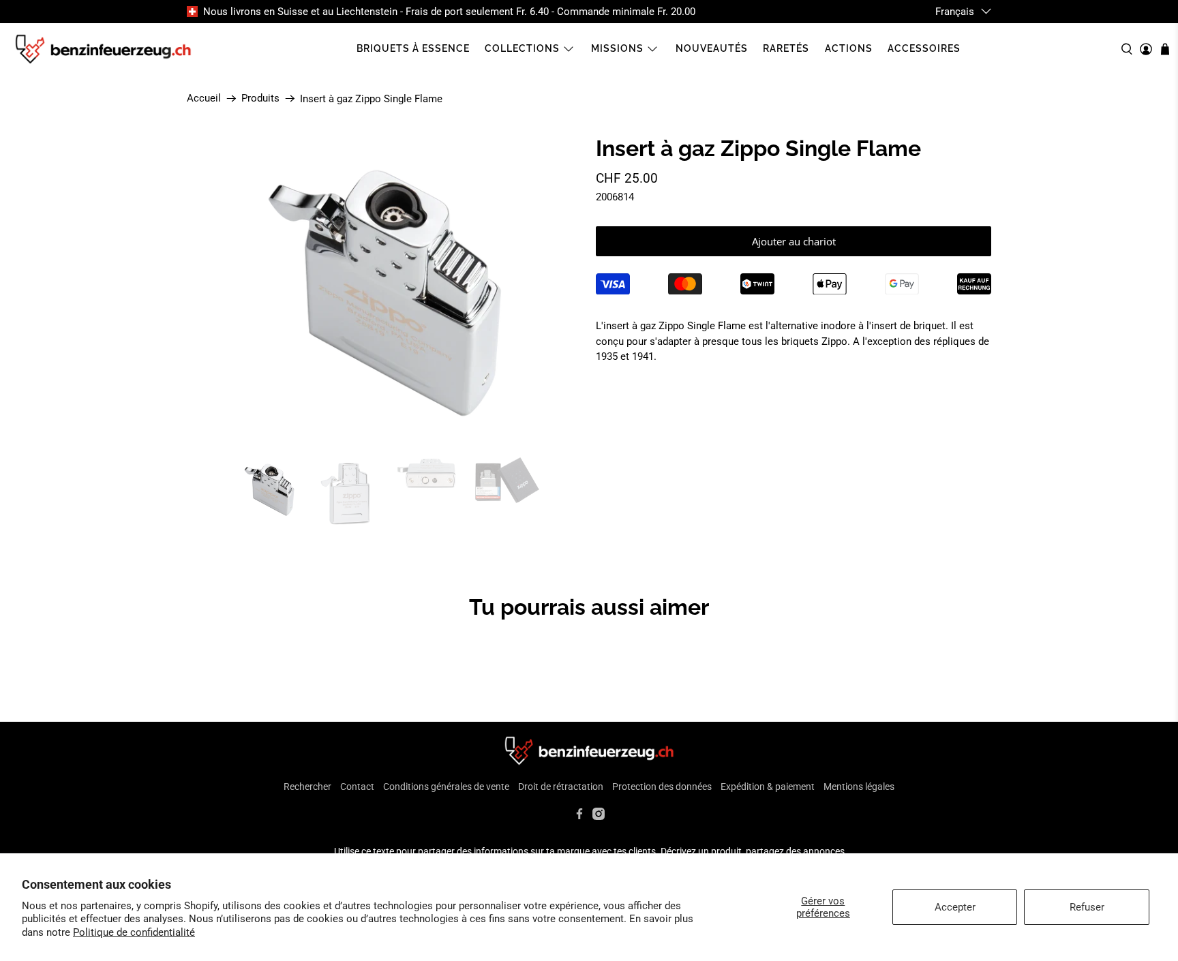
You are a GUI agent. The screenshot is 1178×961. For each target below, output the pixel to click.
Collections (522, 48)
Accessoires (924, 48)
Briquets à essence (413, 48)
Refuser (1087, 907)
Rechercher (307, 786)
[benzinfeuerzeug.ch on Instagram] (598, 816)
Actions (849, 48)
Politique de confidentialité (134, 932)
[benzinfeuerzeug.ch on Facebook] (579, 816)
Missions (617, 48)
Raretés (786, 48)
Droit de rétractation (560, 786)
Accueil (204, 98)
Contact (357, 786)
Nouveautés (712, 48)
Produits (260, 98)
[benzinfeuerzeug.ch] (103, 49)
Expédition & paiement (768, 786)
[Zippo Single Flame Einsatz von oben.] (384, 289)
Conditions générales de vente (446, 786)
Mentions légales (859, 786)
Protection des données (662, 786)
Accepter (955, 907)
